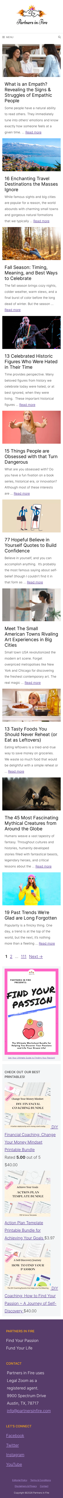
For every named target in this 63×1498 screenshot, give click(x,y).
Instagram (15, 1454)
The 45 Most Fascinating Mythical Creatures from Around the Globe (31, 823)
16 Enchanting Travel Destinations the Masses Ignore (31, 184)
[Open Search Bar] (59, 37)
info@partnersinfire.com (29, 1410)
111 (24, 956)
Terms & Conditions (40, 1480)
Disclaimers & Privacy (26, 1486)
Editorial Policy (19, 1480)
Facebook (15, 1435)
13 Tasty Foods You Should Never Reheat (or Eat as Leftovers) (31, 734)
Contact (44, 1486)
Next (36, 956)
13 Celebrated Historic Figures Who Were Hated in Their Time (31, 361)
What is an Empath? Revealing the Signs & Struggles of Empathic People (28, 92)
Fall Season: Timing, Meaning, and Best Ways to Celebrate (31, 272)
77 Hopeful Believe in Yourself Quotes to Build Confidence (31, 545)
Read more (33, 132)
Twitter (12, 1445)
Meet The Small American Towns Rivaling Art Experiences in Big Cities (31, 637)
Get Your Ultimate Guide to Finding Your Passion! (31, 1057)
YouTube (14, 1464)
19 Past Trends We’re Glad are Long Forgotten (31, 915)
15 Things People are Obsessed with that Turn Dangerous (31, 456)
